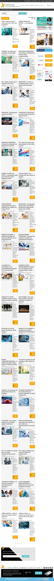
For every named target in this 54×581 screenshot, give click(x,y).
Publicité (30, 567)
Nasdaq (48, 4)
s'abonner (38, 572)
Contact (38, 567)
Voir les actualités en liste (32, 18)
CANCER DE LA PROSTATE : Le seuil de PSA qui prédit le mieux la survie (27, 114)
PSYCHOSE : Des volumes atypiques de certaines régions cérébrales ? (9, 422)
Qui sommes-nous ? (23, 567)
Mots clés (4, 13)
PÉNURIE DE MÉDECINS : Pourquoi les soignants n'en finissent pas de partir (9, 144)
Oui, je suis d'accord (39, 579)
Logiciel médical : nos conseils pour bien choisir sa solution (27, 175)
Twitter (46, 567)
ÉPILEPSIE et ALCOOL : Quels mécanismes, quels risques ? (9, 330)
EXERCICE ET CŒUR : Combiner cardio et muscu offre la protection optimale (9, 298)
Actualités (23, 5)
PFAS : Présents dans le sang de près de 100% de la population (9, 23)
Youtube (52, 567)
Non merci (46, 579)
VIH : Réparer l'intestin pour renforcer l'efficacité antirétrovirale (26, 452)
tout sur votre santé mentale (48, 56)
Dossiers (27, 5)
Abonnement (31, 5)
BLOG (43, 5)
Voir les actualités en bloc (34, 18)
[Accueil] (3, 5)
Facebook (44, 567)
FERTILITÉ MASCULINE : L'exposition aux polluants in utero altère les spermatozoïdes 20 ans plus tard (27, 424)
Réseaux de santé (38, 5)
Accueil (2, 9)
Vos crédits (49, 60)
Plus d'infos (25, 579)
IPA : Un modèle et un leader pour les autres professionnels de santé (10, 452)
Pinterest (48, 567)
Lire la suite (15, 46)
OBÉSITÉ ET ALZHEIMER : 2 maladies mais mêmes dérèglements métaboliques (27, 330)
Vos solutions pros (48, 65)
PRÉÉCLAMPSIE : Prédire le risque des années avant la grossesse (9, 515)
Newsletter (15, 567)
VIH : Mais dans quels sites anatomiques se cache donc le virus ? (27, 144)
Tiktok (50, 567)
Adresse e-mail (6, 554)
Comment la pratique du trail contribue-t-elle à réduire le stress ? (27, 361)
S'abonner (25, 556)
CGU (34, 567)
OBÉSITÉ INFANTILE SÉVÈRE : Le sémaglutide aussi (26, 23)
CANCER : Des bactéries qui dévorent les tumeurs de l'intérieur (9, 391)
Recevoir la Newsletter (44, 48)
